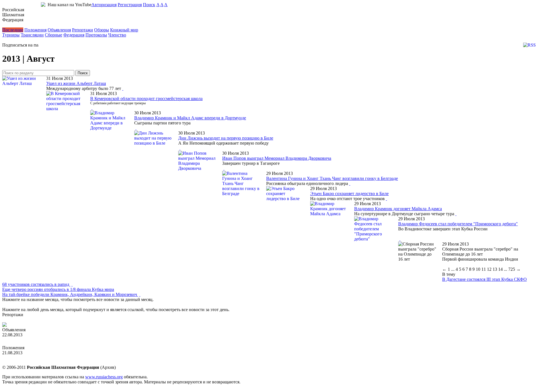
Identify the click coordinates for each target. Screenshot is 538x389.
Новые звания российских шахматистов (40, 339)
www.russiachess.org (104, 376)
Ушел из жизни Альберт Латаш (76, 83)
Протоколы (96, 35)
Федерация (73, 35)
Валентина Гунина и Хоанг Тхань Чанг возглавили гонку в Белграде (332, 178)
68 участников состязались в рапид (36, 284)
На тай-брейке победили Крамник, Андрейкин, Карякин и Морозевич (70, 294)
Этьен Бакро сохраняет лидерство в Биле (349, 193)
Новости (10, 24)
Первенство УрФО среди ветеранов (36, 357)
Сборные (53, 35)
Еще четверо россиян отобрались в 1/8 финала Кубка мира (58, 289)
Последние (12, 29)
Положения (35, 29)
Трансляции (32, 35)
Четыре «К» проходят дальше (30, 319)
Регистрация (130, 4)
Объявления (59, 29)
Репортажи (82, 29)
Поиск (149, 4)
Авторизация (104, 4)
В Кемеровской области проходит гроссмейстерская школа (146, 98)
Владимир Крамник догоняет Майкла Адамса (398, 208)
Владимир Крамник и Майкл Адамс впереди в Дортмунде (190, 117)
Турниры (11, 35)
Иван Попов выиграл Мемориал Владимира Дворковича (276, 158)
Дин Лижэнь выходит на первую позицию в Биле (225, 138)
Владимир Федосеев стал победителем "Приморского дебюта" (458, 223)
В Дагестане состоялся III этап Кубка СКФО (484, 279)
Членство (117, 35)
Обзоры (101, 29)
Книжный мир (124, 29)
